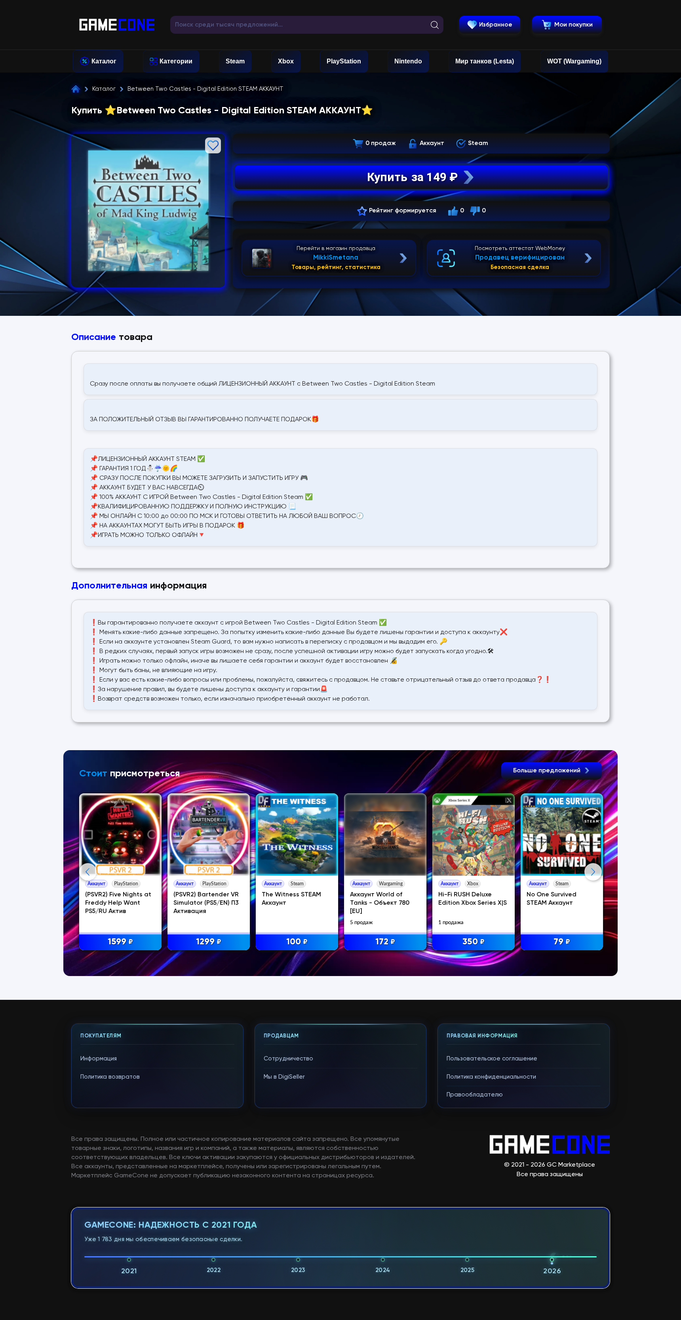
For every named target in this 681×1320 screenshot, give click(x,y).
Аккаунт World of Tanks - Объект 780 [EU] (379, 903)
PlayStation (344, 61)
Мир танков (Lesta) (484, 61)
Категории (176, 61)
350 (473, 942)
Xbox (286, 61)
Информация (98, 1059)
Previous (88, 872)
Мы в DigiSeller (284, 1077)
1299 (208, 942)
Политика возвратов (110, 1077)
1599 (120, 942)
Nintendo (408, 61)
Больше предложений (547, 771)
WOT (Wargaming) (574, 61)
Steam (235, 61)
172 (385, 942)
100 (297, 942)
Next (593, 872)
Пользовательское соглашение (492, 1059)
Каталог (103, 61)
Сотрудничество (288, 1059)
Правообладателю (475, 1095)
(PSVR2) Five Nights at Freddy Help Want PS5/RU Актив (118, 903)
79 (562, 942)
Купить (412, 177)
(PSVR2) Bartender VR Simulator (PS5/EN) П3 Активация (206, 903)
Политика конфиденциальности (491, 1077)
